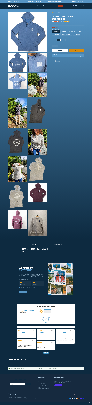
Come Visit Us (22, 291)
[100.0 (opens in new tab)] (48, 319)
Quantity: (53, 43)
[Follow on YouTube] (13, 394)
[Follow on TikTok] (15, 394)
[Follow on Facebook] (8, 394)
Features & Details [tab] (58, 244)
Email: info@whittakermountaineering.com (44, 388)
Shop (30, 5)
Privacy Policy (40, 381)
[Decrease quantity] (53, 46)
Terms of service (22, 398)
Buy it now (76, 50)
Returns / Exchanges (41, 380)
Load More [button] (46, 352)
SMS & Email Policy (41, 383)
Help (54, 5)
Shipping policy (28, 398)
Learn (49, 5)
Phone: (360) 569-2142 (42, 385)
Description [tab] (34, 244)
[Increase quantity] (56, 46)
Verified (45, 322)
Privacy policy (15, 398)
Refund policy (10, 398)
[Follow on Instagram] (10, 394)
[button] (54, 12)
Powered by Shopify (22, 397)
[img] (20, 330)
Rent (44, 5)
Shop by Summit (37, 5)
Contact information (35, 398)
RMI (52, 14)
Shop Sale (61, 5)
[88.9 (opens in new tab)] (44, 319)
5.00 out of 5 (29, 311)
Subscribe (28, 384)
